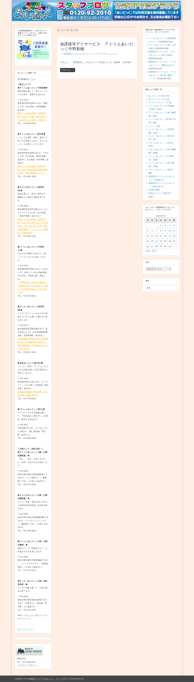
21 (156, 241)
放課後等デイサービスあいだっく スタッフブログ (48, 679)
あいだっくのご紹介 (157, 96)
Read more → (67, 70)
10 (170, 230)
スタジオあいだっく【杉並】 (161, 143)
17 (170, 236)
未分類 (151, 190)
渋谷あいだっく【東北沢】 (160, 193)
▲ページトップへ (26, 629)
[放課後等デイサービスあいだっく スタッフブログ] (97, 10)
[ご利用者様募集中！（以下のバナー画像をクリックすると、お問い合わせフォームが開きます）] (33, 49)
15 (161, 236)
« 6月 (147, 250)
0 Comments (112, 54)
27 (152, 246)
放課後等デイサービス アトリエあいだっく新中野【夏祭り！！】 (162, 75)
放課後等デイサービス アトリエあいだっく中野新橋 (96, 46)
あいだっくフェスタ (157, 99)
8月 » (154, 250)
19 (148, 241)
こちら (33, 79)
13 (152, 236)
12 (148, 236)
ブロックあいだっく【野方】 (161, 170)
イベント (152, 126)
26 (148, 246)
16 (165, 236)
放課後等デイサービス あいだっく (78, 54)
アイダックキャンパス (158, 102)
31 (170, 246)
